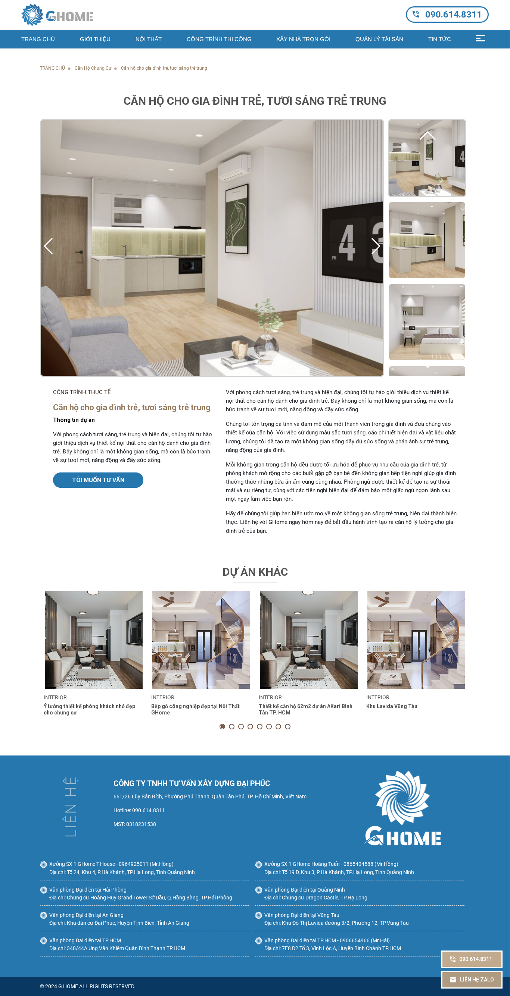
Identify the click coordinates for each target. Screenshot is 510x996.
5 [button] (259, 726)
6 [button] (269, 726)
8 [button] (287, 726)
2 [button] (231, 726)
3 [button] (241, 726)
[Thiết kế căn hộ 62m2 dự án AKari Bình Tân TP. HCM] (309, 640)
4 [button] (250, 726)
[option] (94, 659)
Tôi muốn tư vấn (98, 480)
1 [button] (222, 726)
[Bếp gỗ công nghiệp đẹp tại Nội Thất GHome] (201, 640)
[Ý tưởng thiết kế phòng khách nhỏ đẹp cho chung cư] (94, 640)
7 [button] (278, 726)
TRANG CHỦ (52, 68)
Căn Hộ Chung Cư (93, 68)
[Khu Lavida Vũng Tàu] (416, 640)
